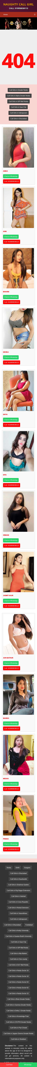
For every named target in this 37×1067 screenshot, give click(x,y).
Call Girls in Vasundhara (18, 913)
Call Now (9, 1065)
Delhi (17, 867)
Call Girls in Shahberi (18, 1039)
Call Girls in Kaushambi (18, 879)
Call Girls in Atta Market (18, 953)
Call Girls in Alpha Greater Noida (18, 96)
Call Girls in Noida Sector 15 (19, 993)
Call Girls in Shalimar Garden (18, 885)
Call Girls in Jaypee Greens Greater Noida (18, 1033)
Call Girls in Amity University (18, 930)
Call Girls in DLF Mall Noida (18, 965)
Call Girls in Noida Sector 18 (19, 976)
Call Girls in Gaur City (18, 107)
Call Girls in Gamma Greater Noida (18, 1005)
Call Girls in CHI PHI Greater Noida (18, 1022)
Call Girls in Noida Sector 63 (19, 982)
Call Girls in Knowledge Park (18, 1016)
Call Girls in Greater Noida (18, 90)
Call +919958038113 (11, 181)
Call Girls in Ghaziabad (18, 118)
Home (5, 14)
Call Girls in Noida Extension (18, 908)
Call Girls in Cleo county (18, 959)
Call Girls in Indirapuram (18, 113)
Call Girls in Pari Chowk (18, 1028)
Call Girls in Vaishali (18, 896)
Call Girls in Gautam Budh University (18, 936)
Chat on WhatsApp (10, 176)
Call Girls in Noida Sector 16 (19, 970)
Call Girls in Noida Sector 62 (19, 988)
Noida (9, 867)
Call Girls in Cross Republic (18, 902)
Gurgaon (27, 867)
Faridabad (29, 925)
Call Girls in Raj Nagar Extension (18, 890)
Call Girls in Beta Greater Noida (18, 999)
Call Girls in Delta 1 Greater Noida (18, 1010)
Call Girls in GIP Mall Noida (18, 101)
